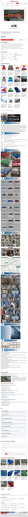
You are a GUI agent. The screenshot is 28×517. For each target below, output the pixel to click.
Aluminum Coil (15, 395)
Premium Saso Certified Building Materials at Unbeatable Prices (3, 488)
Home (1, 5)
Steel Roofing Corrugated (13, 507)
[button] (1, 1)
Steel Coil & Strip (3, 498)
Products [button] (7, 3)
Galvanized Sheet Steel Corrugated (5, 507)
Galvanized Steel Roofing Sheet (14, 505)
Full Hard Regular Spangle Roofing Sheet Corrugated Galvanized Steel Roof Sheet (17, 105)
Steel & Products (12, 5)
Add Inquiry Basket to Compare (14, 28)
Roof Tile (16, 394)
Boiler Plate (10, 500)
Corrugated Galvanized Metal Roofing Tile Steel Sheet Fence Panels (10, 83)
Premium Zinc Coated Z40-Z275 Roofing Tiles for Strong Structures (24, 478)
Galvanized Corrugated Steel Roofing (5, 509)
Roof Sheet (10, 394)
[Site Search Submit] (17, 3)
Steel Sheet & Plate (17, 5)
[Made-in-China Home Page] (14, 1)
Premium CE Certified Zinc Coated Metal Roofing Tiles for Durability (17, 478)
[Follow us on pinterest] (26, 512)
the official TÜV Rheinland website (22, 373)
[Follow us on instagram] (24, 512)
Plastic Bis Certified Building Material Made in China (10, 488)
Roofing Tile (13, 394)
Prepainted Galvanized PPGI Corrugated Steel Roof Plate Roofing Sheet (4, 72)
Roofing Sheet (7, 394)
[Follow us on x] (23, 512)
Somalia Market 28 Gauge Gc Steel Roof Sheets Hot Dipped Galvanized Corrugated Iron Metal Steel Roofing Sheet (4, 105)
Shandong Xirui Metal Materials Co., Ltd (6, 33)
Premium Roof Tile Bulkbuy (14, 509)
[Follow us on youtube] (25, 512)
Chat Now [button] (21, 39)
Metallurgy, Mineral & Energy (6, 5)
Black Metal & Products (14, 498)
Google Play (7, 512)
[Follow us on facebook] (22, 512)
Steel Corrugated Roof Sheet (21, 507)
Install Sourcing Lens (4, 513)
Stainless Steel (8, 498)
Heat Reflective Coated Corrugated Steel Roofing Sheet (24, 467)
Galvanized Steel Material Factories (5, 505)
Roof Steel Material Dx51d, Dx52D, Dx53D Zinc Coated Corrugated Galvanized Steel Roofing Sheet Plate (4, 83)
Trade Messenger (12, 512)
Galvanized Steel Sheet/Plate (4, 500)
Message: (4, 447)
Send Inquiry (7, 39)
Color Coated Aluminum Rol (9, 395)
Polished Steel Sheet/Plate (21, 498)
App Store (2, 512)
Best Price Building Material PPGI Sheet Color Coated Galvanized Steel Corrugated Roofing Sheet (24, 72)
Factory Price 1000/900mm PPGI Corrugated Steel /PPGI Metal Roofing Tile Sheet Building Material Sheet (17, 94)
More (1, 510)
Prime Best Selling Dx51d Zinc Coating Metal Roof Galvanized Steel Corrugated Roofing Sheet (24, 94)
